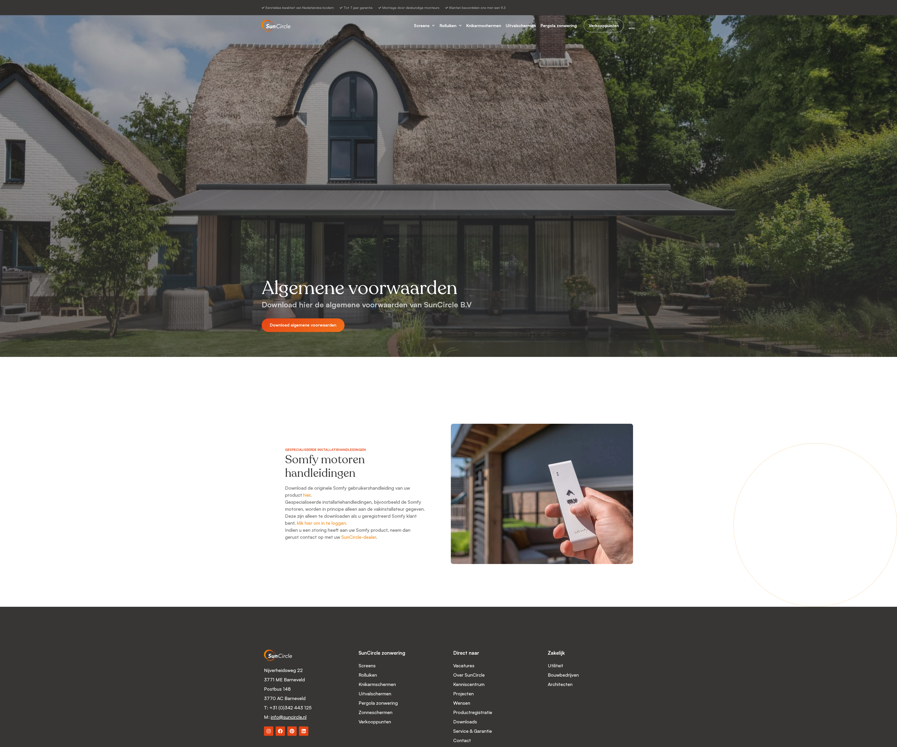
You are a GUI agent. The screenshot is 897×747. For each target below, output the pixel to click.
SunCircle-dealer (358, 537)
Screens (422, 25)
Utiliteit (555, 665)
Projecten (463, 694)
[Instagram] (268, 731)
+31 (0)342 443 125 (291, 708)
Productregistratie (472, 712)
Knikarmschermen (483, 25)
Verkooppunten (375, 722)
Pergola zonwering (559, 25)
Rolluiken (448, 25)
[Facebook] (280, 731)
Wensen (461, 703)
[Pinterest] (292, 731)
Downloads (465, 722)
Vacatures (463, 665)
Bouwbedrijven (563, 675)
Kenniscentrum (468, 684)
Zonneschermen (375, 712)
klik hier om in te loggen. (322, 523)
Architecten (560, 684)
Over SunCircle (469, 675)
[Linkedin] (303, 731)
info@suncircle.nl (288, 717)
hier (306, 495)
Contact (462, 740)
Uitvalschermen (521, 25)
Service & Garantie (473, 731)
